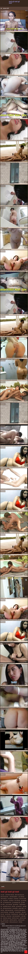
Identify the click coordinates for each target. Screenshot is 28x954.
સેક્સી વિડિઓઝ (17, 949)
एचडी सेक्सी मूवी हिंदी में (13, 896)
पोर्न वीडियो (6, 943)
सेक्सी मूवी (20, 922)
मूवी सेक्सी (13, 906)
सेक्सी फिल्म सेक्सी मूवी (4, 922)
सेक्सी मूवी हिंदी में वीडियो (18, 948)
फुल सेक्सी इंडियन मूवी (16, 902)
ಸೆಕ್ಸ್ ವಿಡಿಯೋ (11, 943)
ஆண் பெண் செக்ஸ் (22, 950)
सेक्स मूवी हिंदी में (18, 912)
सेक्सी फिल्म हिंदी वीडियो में (21, 937)
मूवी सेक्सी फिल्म (19, 906)
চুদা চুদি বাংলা (3, 930)
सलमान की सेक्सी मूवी (4, 912)
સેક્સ (11, 932)
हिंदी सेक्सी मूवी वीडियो (5, 932)
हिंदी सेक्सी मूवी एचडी (11, 939)
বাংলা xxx (22, 932)
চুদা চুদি (7, 930)
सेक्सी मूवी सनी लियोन (5, 931)
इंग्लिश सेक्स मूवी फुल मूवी (19, 894)
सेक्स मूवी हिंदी (11, 912)
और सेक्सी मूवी (10, 898)
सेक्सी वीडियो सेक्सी (4, 951)
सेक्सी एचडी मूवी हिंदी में (16, 916)
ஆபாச (24, 943)
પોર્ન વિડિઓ (13, 951)
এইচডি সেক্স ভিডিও (12, 933)
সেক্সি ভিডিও (25, 929)
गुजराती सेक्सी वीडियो (21, 944)
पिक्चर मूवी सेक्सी (17, 935)
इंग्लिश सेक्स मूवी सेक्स (4, 896)
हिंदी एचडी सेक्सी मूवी (15, 936)
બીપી (17, 931)
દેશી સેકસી (18, 933)
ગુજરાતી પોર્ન (24, 938)
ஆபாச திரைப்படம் (14, 934)
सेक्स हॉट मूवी (9, 916)
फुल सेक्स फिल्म (12, 941)
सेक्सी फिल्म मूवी (5, 920)
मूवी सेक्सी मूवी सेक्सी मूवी (7, 908)
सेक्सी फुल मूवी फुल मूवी (13, 922)
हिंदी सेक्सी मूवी (24, 940)
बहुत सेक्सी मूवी (15, 904)
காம (20, 940)
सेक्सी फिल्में (6, 949)
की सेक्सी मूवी (16, 898)
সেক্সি (2, 952)
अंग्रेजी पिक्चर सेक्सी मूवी (9, 894)
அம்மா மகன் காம (4, 945)
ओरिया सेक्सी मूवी (4, 898)
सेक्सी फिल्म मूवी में (21, 920)
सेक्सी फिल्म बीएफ (4, 941)
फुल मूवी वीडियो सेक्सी (11, 937)
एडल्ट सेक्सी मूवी (21, 896)
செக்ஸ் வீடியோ (4, 939)
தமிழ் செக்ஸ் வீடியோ (21, 930)
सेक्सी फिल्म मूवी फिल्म (13, 920)
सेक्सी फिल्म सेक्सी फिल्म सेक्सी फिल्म (13, 938)
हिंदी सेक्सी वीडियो (18, 929)
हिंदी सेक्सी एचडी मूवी (12, 944)
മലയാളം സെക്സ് (14, 940)
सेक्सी (25, 936)
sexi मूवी (2, 894)
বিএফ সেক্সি (23, 951)
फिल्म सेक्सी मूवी (17, 900)
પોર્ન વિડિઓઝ (19, 947)
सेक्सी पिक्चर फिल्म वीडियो (18, 942)
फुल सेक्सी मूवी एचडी (13, 930)
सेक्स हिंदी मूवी (21, 914)
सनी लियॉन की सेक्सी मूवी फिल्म (19, 910)
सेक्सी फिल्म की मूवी (15, 918)
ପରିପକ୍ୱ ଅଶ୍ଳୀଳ (19, 941)
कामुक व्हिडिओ (12, 931)
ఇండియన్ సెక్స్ (9, 942)
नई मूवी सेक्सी (5, 900)
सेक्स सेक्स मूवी (7, 914)
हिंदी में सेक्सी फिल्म (4, 944)
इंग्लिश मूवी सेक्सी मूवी (5, 929)
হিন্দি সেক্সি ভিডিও (3, 937)
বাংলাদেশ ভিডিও (18, 939)
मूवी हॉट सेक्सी (21, 908)
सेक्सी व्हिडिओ (12, 929)
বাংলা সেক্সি (2, 935)
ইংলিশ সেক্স (22, 936)
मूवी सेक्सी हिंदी (15, 908)
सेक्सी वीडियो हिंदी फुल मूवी (6, 936)
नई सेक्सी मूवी (11, 900)
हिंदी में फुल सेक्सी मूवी (9, 935)
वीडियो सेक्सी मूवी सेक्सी (9, 910)
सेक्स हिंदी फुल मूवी (14, 914)
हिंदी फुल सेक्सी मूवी (11, 947)
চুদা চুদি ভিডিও (23, 935)
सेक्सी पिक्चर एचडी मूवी (7, 918)
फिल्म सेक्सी (11, 949)
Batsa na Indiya (16, 932)
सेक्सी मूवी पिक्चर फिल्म (13, 945)
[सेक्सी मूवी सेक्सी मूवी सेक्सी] (25, 951)
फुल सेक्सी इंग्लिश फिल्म (7, 902)
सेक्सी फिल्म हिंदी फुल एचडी (12, 950)
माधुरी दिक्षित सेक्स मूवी (7, 906)
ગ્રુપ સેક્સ (6, 940)
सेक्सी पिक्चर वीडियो (18, 943)
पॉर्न (9, 951)
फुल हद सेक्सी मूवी (9, 904)
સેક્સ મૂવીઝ (3, 938)
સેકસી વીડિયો (21, 945)
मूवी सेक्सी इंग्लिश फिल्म (8, 948)
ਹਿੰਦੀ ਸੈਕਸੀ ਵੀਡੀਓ (22, 931)
